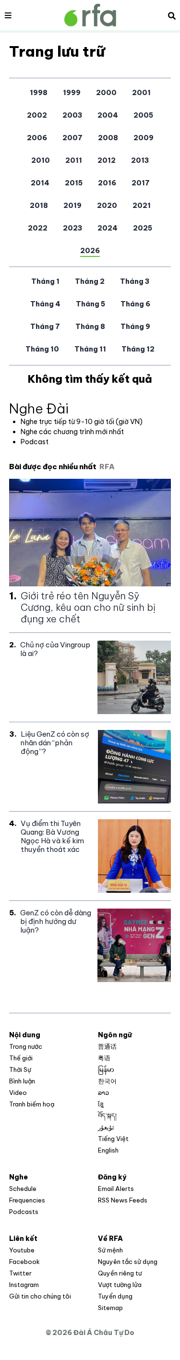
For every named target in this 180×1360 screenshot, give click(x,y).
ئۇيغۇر (106, 1127)
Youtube (22, 1250)
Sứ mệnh (110, 1250)
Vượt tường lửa (120, 1284)
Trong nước (25, 1046)
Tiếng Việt (113, 1138)
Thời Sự (20, 1069)
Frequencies (27, 1200)
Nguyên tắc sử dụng (127, 1261)
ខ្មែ (101, 1104)
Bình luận (22, 1081)
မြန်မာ (106, 1069)
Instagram (24, 1284)
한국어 (107, 1081)
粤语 (104, 1058)
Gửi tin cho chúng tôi (40, 1296)
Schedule (22, 1188)
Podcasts (23, 1211)
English (108, 1150)
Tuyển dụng (115, 1296)
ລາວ (103, 1092)
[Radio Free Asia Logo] (90, 15)
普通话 (107, 1046)
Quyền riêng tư (120, 1273)
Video (18, 1092)
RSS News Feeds (122, 1200)
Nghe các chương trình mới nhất (72, 431)
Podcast (34, 441)
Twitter (20, 1273)
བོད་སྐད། (107, 1115)
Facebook (24, 1261)
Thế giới (21, 1058)
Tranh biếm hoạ (31, 1104)
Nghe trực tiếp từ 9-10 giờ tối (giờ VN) (82, 421)
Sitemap (110, 1307)
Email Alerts (116, 1188)
